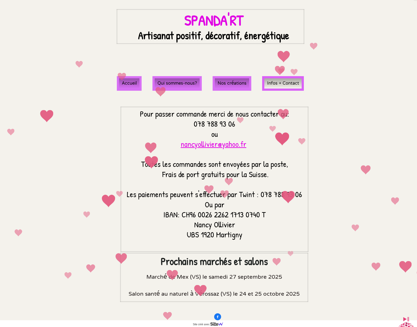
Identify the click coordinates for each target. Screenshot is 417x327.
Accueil (129, 83)
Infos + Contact (283, 83)
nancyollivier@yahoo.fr (213, 143)
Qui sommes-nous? (177, 83)
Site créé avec (201, 324)
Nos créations (232, 83)
